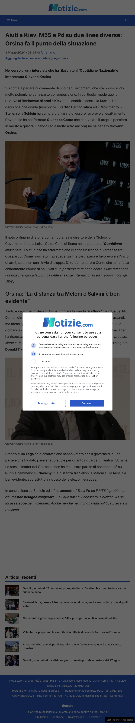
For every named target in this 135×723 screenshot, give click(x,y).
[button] (67, 361)
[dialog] (67, 361)
